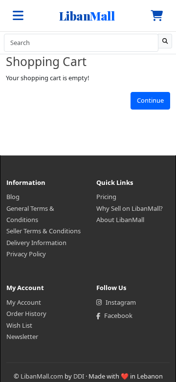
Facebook (118, 315)
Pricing (106, 196)
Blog (13, 196)
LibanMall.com (42, 376)
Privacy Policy (26, 253)
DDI (78, 376)
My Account (23, 302)
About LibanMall (120, 219)
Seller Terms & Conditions (43, 230)
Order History (26, 313)
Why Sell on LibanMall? (129, 208)
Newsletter (22, 336)
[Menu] (18, 15)
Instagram (121, 302)
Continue (150, 100)
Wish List (19, 325)
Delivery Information (36, 242)
